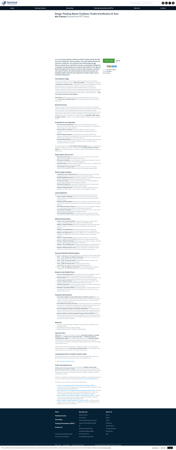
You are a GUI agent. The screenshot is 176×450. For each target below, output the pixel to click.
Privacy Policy (66, 445)
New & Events (109, 431)
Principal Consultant (111, 428)
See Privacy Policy (107, 447)
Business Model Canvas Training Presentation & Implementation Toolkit (75, 395)
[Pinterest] (173, 3)
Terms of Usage (106, 73)
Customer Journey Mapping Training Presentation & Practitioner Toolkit (75, 385)
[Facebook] (163, 3)
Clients (107, 420)
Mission (108, 417)
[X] (169, 3)
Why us (108, 415)
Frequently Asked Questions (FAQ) (63, 434)
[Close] (174, 448)
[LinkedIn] (166, 3)
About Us (109, 412)
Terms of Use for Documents (62, 436)
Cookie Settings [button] (155, 447)
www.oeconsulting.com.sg (91, 378)
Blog (107, 434)
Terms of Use (58, 445)
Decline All (163, 447)
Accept (170, 447)
